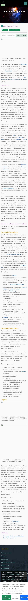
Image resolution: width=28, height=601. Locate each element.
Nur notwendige (15, 597)
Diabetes (23, 371)
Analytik (5, 317)
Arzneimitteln (8, 71)
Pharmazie (5, 29)
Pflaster (25, 139)
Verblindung (12, 291)
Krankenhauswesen (14, 29)
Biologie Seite (5, 565)
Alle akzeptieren (6, 597)
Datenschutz (4, 559)
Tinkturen (20, 137)
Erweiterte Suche (21, 35)
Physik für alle (5, 568)
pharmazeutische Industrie (14, 254)
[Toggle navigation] (25, 3)
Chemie (5, 169)
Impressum (4, 556)
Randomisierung (15, 289)
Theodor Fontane (8, 188)
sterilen (14, 275)
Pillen (2, 139)
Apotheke (24, 64)
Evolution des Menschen (8, 562)
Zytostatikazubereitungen (17, 284)
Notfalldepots (15, 521)
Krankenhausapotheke (12, 574)
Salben (18, 139)
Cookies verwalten (6, 553)
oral (14, 135)
